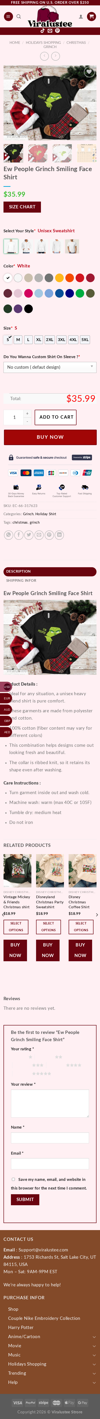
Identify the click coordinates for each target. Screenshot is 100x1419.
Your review (23, 1084)
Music (14, 1355)
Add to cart (57, 417)
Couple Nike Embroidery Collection (44, 1318)
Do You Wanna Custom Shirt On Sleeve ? (41, 357)
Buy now (50, 437)
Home (15, 43)
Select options (16, 927)
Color (9, 266)
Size (8, 328)
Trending (17, 1373)
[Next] (89, 102)
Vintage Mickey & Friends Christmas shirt (16, 902)
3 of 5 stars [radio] (22, 1065)
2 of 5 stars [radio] (45, 1057)
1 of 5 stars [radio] (19, 1057)
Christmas (76, 43)
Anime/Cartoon (24, 1336)
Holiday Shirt (45, 514)
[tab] (50, 571)
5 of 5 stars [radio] (22, 1073)
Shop (13, 1309)
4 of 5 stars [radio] (56, 1065)
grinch (35, 522)
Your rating (22, 1049)
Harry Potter (21, 1327)
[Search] (19, 16)
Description (18, 571)
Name (17, 1127)
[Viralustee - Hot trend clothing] (50, 16)
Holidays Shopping (43, 43)
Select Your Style (19, 231)
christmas (20, 522)
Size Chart (22, 207)
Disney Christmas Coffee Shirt (79, 902)
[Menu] (8, 16)
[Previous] (11, 102)
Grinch (50, 47)
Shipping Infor (21, 580)
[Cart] (91, 16)
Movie (14, 1346)
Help (13, 1382)
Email (17, 1153)
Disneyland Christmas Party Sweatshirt (50, 902)
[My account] (81, 16)
